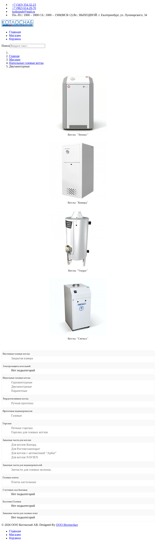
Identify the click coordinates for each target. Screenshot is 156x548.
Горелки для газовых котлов (29, 432)
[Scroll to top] (3, 544)
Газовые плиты (10, 477)
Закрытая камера (22, 358)
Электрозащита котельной (16, 366)
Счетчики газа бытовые (15, 490)
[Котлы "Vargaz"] (78, 266)
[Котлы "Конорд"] (78, 198)
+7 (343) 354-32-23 (24, 4)
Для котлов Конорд (23, 444)
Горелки (7, 423)
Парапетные (19, 390)
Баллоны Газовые (12, 501)
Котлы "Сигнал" (78, 338)
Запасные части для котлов (17, 440)
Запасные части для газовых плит (20, 513)
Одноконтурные (21, 382)
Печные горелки (22, 428)
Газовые (16, 415)
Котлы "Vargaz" (78, 270)
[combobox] (27, 46)
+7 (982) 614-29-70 (24, 8)
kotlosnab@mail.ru (23, 11)
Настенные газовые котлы (16, 353)
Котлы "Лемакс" (78, 134)
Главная (15, 32)
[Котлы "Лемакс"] (78, 130)
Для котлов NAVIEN (24, 457)
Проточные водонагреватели (17, 411)
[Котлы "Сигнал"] (78, 334)
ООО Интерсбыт (67, 524)
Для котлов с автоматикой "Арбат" (34, 453)
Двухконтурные (21, 386)
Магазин (15, 35)
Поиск (6, 45)
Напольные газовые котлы (16, 378)
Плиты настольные (23, 482)
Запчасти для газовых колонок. (31, 469)
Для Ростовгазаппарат (25, 448)
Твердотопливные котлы (15, 398)
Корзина (15, 39)
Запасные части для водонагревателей (22, 465)
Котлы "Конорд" (78, 202)
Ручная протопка (22, 403)
